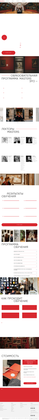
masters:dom (22, 406)
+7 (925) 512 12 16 (23, 396)
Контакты (1, 407)
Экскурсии (12, 408)
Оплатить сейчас (30, 383)
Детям (12, 410)
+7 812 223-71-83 (33, 412)
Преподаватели (2, 405)
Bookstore (21, 405)
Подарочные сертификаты (3, 409)
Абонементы (1, 408)
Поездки (12, 409)
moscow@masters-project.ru (12, 395)
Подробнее (31, 418)
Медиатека (12, 411)
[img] (4, 37)
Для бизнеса (1, 410)
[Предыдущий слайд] (4, 114)
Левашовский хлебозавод (23, 404)
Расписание (1, 406)
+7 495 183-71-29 (33, 406)
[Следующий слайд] (34, 114)
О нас (1, 404)
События (12, 407)
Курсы (12, 406)
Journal (21, 407)
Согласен (36, 418)
